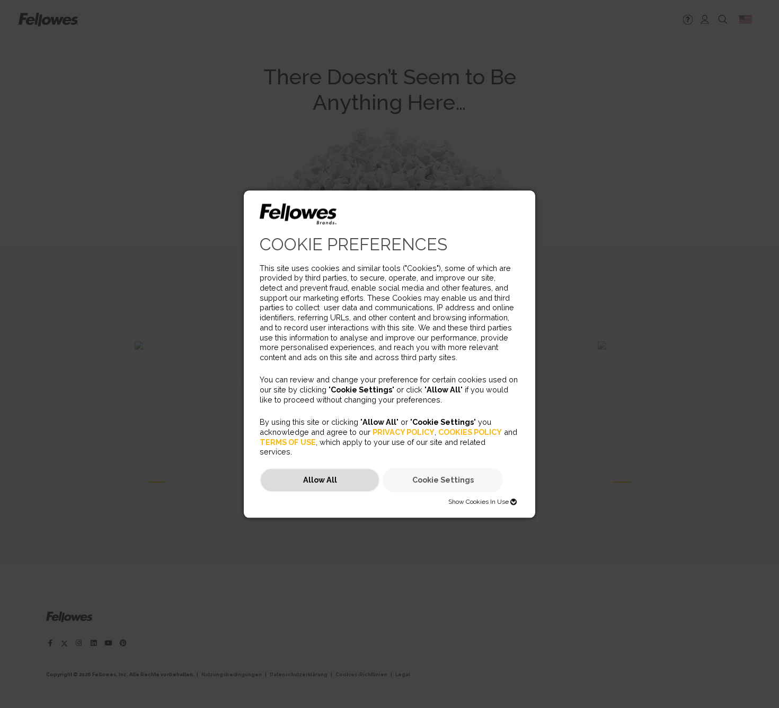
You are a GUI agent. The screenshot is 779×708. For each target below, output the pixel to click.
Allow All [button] (320, 480)
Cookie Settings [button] (443, 480)
